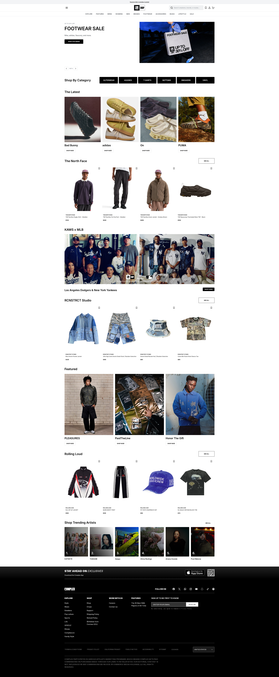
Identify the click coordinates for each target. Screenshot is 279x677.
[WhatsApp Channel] (185, 589)
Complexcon (70, 632)
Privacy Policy (186, 608)
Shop (89, 603)
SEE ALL (206, 161)
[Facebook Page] (174, 589)
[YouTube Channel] (196, 589)
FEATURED (100, 14)
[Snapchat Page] (202, 589)
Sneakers (68, 610)
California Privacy (112, 649)
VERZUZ (68, 625)
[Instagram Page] (191, 589)
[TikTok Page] (208, 589)
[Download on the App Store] (194, 573)
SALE (192, 14)
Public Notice (131, 649)
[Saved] (205, 7)
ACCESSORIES (161, 14)
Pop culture (69, 614)
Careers (112, 603)
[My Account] (209, 7)
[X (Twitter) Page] (179, 589)
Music (67, 607)
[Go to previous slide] (66, 68)
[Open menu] (67, 8)
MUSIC (172, 14)
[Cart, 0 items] (213, 7)
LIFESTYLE (182, 14)
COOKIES (174, 649)
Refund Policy (92, 618)
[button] (139, 41)
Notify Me (192, 604)
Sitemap (162, 649)
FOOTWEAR (147, 14)
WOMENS (119, 14)
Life (66, 621)
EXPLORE (88, 14)
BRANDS (137, 14)
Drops (89, 607)
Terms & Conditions (73, 649)
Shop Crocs (72, 41)
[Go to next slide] (76, 68)
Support (90, 610)
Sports (67, 618)
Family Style (69, 636)
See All (208, 523)
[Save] (99, 168)
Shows (67, 629)
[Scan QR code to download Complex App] (211, 572)
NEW (128, 14)
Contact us (113, 607)
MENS (109, 14)
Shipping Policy (93, 614)
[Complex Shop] (139, 8)
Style (67, 603)
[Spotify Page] (213, 589)
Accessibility (148, 649)
